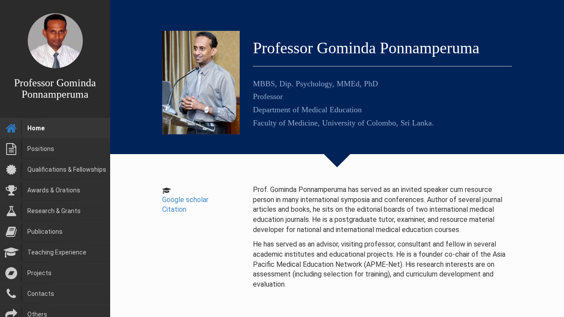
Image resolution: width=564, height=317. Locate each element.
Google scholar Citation (185, 204)
